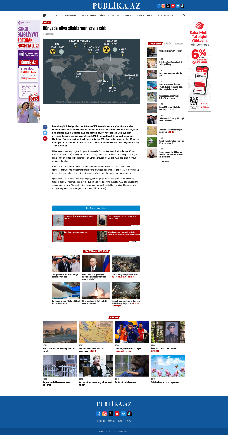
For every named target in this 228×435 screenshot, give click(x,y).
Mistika (149, 15)
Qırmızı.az (82, 15)
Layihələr (167, 15)
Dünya (92, 15)
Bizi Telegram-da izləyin (96, 208)
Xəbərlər (111, 421)
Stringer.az (103, 15)
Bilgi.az (140, 15)
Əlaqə (120, 421)
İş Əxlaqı (128, 421)
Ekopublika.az (128, 15)
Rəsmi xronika (70, 15)
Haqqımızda (101, 421)
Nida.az (58, 15)
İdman (158, 15)
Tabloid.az (115, 15)
